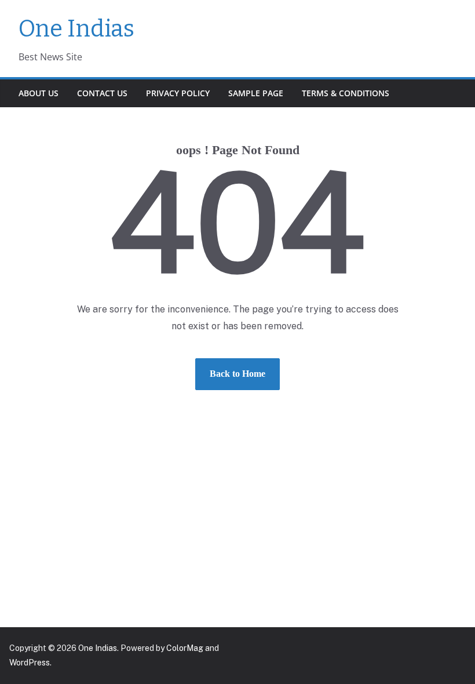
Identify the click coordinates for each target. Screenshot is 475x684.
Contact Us (102, 93)
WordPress (29, 662)
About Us (39, 93)
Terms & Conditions (345, 93)
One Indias (76, 29)
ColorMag (184, 648)
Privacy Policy (178, 93)
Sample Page (255, 93)
